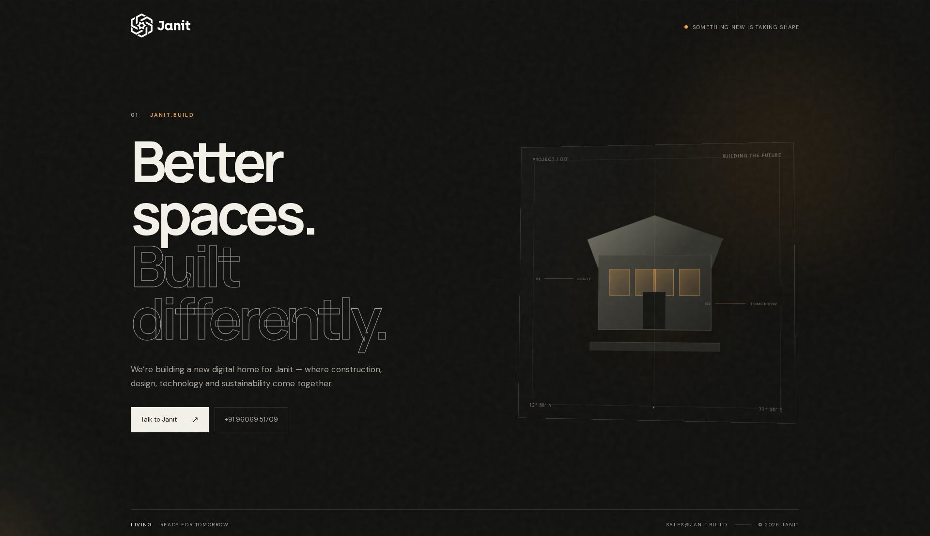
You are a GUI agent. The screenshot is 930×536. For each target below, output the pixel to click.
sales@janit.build (697, 524)
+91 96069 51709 (251, 419)
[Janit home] (160, 27)
